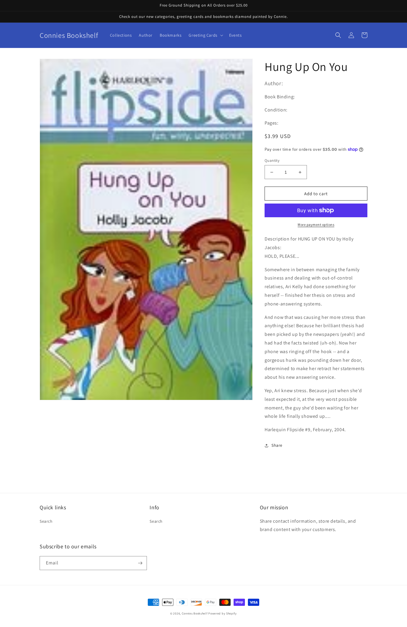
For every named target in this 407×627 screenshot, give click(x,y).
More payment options (316, 224)
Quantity (272, 160)
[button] (205, 35)
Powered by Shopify (222, 613)
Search (46, 521)
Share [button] (276, 445)
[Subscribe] (140, 563)
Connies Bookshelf (195, 613)
